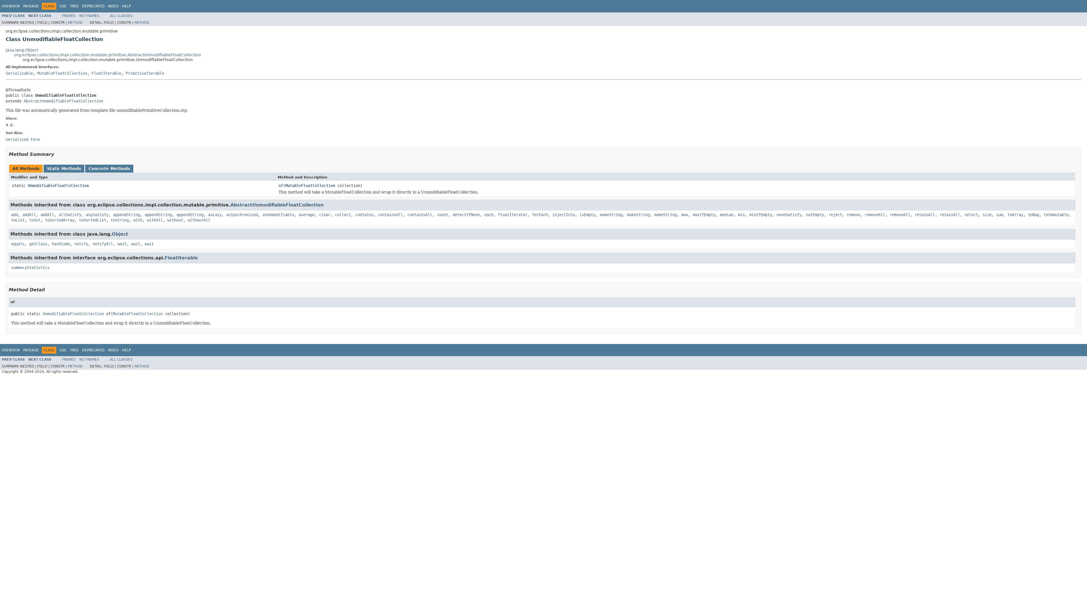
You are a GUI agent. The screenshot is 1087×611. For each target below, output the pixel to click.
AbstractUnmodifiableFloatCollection (63, 101)
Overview (11, 6)
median (726, 214)
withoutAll (199, 220)
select (971, 214)
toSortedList (92, 220)
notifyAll (103, 244)
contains (364, 214)
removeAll (875, 214)
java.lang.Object (22, 50)
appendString (126, 214)
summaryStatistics (30, 267)
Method (75, 23)
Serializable (19, 73)
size (987, 214)
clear (324, 214)
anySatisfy (97, 214)
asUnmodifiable (278, 214)
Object (120, 234)
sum (999, 214)
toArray (1015, 214)
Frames (69, 16)
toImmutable (1056, 214)
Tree (74, 6)
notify (81, 244)
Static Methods (64, 168)
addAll (29, 214)
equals (18, 244)
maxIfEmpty (704, 214)
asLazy (215, 214)
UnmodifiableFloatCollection (58, 185)
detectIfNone (466, 214)
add (14, 214)
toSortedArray (59, 220)
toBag (1033, 214)
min (741, 214)
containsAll (390, 214)
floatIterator (512, 214)
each (488, 214)
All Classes (121, 16)
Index (113, 6)
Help (126, 6)
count (442, 214)
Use (63, 6)
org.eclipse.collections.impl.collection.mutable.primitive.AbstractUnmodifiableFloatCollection (107, 55)
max (684, 214)
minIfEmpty (760, 214)
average (306, 214)
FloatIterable (106, 73)
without (175, 220)
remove (853, 214)
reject (835, 214)
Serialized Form (23, 139)
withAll (155, 220)
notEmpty (815, 214)
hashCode (61, 244)
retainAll (925, 214)
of (281, 185)
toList (18, 220)
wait (122, 244)
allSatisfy (70, 214)
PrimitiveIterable (145, 73)
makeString (611, 214)
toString (120, 220)
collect (343, 214)
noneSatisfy (788, 214)
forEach (540, 214)
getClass (38, 244)
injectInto (563, 214)
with (137, 220)
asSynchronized (242, 214)
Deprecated (93, 6)
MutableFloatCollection (62, 73)
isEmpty (587, 214)
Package (31, 6)
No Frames (89, 16)
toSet (34, 220)
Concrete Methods (109, 168)
